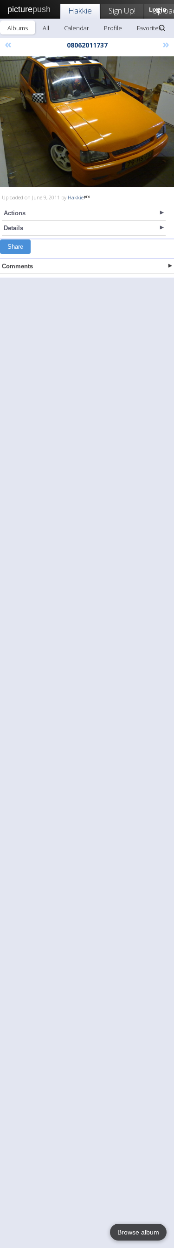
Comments (17, 266)
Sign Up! (122, 10)
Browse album (138, 1232)
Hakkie (80, 10)
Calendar (76, 28)
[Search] (162, 27)
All (46, 28)
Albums (17, 28)
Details (13, 228)
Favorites (149, 28)
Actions (15, 213)
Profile (113, 28)
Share (15, 246)
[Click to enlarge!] (87, 121)
